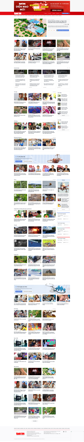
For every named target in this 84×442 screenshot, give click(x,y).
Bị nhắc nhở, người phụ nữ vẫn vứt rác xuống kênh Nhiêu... (64, 104)
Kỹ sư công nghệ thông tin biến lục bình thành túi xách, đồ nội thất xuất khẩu (20, 333)
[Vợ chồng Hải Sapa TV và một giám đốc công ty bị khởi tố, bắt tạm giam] (20, 56)
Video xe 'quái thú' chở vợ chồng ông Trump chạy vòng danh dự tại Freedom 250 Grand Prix (49, 236)
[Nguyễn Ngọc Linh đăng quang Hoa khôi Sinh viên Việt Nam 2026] (49, 109)
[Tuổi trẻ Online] (20, 433)
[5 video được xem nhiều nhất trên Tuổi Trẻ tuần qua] (20, 356)
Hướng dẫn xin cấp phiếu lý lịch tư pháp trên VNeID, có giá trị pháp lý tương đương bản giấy (49, 220)
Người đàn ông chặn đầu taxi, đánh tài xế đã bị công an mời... (64, 112)
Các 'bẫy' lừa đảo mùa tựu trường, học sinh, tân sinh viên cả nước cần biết (34, 349)
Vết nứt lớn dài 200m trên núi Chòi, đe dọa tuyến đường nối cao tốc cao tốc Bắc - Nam (63, 49)
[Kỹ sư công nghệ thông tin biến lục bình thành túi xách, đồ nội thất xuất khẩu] (20, 326)
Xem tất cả (16, 87)
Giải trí (52, 428)
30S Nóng (15, 47)
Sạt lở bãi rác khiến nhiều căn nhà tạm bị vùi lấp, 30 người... (64, 108)
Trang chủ (15, 428)
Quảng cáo (58, 13)
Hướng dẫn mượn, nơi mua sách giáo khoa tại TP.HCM (34, 362)
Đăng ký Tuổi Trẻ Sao (65, 13)
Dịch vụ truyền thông (46, 433)
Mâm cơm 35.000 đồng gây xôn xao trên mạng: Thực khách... (64, 127)
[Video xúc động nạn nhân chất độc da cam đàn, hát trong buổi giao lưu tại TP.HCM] (34, 326)
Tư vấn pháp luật (30, 172)
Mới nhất (18, 428)
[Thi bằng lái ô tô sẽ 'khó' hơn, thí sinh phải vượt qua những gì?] (34, 56)
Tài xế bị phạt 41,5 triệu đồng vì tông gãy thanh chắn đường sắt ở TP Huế (34, 265)
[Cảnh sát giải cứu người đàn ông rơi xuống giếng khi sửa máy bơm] (34, 96)
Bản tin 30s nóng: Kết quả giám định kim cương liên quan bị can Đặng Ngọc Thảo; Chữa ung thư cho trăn (49, 132)
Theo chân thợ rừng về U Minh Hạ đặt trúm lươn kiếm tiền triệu (20, 190)
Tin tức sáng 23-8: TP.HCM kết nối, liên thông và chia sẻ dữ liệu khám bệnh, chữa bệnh (65, 206)
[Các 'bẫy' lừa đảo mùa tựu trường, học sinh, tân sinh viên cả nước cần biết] (34, 343)
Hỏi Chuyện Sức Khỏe (45, 302)
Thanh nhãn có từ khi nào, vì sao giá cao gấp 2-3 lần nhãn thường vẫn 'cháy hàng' (34, 320)
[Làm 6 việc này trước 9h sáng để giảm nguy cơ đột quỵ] (34, 43)
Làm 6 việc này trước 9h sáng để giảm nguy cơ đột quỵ (34, 49)
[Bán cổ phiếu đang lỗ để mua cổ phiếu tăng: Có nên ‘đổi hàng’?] (49, 356)
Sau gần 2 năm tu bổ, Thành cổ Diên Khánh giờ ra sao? (19, 116)
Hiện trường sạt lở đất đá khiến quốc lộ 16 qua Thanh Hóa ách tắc (20, 265)
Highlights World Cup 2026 (33, 71)
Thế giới (44, 47)
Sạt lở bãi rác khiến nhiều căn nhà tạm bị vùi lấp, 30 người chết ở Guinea (20, 236)
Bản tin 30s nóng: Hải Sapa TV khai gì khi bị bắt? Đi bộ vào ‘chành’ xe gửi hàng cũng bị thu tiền (20, 49)
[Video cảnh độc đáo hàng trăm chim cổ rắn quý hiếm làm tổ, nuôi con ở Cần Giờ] (20, 197)
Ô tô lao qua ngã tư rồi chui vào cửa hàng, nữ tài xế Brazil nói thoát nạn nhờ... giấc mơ (33, 279)
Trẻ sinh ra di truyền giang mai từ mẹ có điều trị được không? (62, 304)
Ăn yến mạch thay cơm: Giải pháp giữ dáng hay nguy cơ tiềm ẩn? (34, 304)
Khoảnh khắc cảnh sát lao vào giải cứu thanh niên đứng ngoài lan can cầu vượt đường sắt (49, 279)
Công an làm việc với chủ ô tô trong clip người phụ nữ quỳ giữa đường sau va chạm (49, 265)
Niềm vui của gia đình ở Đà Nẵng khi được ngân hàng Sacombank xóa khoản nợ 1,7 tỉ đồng (49, 333)
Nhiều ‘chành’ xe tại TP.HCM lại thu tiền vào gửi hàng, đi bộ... (64, 99)
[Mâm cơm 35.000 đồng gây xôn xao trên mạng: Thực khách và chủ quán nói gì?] (59, 127)
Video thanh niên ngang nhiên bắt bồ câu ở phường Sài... (64, 95)
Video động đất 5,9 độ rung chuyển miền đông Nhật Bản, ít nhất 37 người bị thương (20, 249)
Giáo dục (57, 428)
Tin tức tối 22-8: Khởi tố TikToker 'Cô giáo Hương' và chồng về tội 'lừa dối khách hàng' (65, 200)
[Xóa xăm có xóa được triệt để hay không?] (49, 298)
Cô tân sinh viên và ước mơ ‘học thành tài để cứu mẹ (20, 319)
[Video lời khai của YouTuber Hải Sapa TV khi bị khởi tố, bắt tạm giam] (20, 96)
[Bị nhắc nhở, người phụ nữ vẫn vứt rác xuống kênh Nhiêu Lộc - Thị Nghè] (59, 104)
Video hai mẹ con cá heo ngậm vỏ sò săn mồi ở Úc (48, 190)
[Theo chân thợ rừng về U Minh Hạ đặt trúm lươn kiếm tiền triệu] (20, 184)
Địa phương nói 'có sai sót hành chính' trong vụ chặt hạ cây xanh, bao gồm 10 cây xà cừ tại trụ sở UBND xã (49, 62)
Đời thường (16, 308)
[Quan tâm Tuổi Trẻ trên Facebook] (66, 431)
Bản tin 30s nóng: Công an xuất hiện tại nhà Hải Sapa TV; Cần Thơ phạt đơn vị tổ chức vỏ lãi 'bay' (34, 132)
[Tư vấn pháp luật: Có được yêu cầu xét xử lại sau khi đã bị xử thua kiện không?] (34, 168)
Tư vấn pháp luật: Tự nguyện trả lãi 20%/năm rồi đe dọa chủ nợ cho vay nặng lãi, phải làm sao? (48, 174)
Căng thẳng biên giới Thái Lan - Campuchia (62, 72)
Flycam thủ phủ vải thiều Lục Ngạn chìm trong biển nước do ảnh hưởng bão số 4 (57, 21)
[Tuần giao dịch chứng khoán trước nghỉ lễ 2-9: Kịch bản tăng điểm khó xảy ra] (49, 343)
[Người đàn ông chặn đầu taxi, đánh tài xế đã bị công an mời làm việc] (59, 112)
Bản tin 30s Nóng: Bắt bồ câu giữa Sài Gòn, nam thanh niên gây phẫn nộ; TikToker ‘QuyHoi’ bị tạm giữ (20, 132)
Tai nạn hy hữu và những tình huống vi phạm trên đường (19, 72)
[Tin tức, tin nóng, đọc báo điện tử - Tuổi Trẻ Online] (18, 13)
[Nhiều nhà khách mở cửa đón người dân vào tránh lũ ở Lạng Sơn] (49, 313)
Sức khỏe (29, 302)
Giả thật (66, 428)
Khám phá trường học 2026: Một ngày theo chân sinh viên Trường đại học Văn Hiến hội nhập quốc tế (20, 148)
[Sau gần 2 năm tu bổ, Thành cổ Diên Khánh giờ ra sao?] (20, 109)
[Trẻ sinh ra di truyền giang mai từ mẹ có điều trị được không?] (63, 298)
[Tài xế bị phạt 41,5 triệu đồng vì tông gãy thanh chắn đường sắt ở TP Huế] (34, 259)
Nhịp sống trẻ (46, 428)
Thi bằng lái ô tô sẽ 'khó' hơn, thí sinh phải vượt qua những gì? (34, 62)
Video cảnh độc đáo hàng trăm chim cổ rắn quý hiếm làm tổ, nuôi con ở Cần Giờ (20, 204)
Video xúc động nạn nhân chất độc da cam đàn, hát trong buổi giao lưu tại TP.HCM (34, 333)
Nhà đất (60, 428)
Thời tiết (29, 415)
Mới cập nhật (16, 366)
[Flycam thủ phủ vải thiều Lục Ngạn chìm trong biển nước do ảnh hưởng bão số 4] (30, 28)
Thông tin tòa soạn (29, 435)
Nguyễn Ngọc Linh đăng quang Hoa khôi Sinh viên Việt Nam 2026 (48, 116)
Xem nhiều (59, 92)
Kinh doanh (35, 428)
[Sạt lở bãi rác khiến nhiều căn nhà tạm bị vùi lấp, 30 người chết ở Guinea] (59, 108)
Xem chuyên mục (18, 161)
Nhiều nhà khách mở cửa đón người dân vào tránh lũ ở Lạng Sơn (48, 319)
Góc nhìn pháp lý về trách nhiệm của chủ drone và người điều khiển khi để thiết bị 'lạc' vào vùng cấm (63, 195)
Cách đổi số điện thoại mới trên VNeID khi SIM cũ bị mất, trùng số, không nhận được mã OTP (20, 220)
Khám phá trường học (18, 137)
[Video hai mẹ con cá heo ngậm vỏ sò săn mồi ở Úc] (49, 184)
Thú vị (15, 179)
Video (24, 428)
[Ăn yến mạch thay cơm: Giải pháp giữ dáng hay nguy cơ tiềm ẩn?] (34, 298)
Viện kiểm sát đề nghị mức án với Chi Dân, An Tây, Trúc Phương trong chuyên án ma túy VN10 (34, 116)
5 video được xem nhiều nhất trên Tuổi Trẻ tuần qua (20, 362)
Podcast (46, 13)
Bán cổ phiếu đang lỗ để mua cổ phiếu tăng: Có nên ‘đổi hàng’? (49, 362)
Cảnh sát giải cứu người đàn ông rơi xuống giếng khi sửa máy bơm (34, 103)
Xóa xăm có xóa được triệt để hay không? (48, 304)
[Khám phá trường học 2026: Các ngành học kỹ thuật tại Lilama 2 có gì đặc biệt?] (49, 142)
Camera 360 (16, 70)
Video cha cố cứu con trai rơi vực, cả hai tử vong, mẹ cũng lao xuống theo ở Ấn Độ (49, 249)
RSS (59, 433)
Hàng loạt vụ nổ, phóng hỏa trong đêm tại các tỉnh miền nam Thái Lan (34, 236)
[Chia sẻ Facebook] (65, 24)
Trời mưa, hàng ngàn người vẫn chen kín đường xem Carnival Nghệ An (48, 203)
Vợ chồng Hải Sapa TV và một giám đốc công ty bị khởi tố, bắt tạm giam (19, 62)
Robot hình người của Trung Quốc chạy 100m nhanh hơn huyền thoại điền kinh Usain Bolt (34, 249)
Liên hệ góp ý (57, 433)
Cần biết (54, 13)
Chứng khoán (45, 71)
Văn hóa (49, 428)
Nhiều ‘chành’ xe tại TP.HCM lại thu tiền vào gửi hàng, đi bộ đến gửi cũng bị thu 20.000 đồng (49, 103)
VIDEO (23, 13)
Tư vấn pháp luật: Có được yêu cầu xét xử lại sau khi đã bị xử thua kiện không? (34, 174)
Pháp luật (31, 428)
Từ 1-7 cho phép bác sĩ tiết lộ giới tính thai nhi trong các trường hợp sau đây (20, 304)
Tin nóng (49, 19)
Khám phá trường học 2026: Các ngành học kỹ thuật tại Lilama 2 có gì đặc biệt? (49, 148)
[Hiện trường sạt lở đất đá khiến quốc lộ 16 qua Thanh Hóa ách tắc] (20, 259)
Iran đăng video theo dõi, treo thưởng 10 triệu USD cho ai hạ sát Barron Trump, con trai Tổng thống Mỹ (48, 49)
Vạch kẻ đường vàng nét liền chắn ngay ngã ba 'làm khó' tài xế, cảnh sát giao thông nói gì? (63, 62)
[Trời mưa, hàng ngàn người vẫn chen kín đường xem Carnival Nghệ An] (49, 197)
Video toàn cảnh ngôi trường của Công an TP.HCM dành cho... (64, 122)
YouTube (50, 13)
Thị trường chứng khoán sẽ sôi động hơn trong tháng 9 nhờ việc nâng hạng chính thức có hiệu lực (20, 349)
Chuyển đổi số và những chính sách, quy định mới (22, 208)
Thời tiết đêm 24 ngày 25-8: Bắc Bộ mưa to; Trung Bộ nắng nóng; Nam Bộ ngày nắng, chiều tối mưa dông (34, 417)
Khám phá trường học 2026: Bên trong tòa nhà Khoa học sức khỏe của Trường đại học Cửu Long (34, 148)
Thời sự (26, 428)
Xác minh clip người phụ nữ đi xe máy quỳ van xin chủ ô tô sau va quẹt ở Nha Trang (20, 279)
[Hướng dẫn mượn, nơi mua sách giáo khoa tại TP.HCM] (34, 356)
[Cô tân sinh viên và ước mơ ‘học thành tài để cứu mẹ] (20, 313)
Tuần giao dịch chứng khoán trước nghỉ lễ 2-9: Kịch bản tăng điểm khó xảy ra (49, 349)
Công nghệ (38, 428)
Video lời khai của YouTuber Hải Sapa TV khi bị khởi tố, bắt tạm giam (20, 103)
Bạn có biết (29, 47)
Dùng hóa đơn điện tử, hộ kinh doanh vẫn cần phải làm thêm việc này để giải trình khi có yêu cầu (20, 174)
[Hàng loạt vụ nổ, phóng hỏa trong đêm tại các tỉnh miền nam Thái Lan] (34, 230)
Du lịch (43, 428)
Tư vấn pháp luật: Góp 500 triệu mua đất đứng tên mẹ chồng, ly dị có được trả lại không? (63, 174)
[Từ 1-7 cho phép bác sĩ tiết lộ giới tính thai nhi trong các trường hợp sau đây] (20, 298)
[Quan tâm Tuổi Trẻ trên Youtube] (63, 431)
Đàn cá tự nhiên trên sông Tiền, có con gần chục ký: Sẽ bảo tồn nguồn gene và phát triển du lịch (34, 204)
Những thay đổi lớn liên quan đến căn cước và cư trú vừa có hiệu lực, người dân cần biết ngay (34, 220)
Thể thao (30, 70)
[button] (67, 68)
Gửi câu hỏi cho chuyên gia (28, 161)
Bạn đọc (68, 428)
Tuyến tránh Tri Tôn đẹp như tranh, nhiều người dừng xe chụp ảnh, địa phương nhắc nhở (33, 191)
